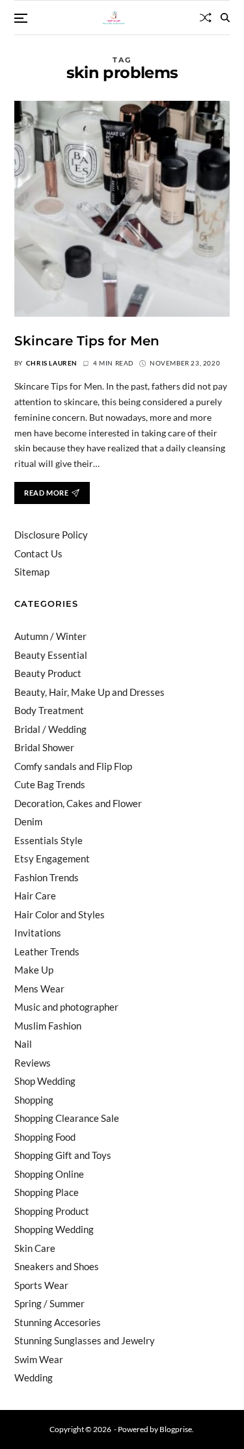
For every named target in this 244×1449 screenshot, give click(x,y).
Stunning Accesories (57, 1322)
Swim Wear (38, 1359)
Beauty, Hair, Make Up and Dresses (89, 692)
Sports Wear (41, 1285)
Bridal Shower (44, 747)
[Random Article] (205, 17)
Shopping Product (51, 1211)
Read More (46, 492)
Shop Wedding (44, 1081)
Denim (28, 821)
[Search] (225, 17)
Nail (23, 1044)
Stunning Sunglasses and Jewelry (84, 1340)
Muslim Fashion (47, 1025)
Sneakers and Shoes (56, 1266)
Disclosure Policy (51, 534)
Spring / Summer (49, 1303)
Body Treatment (49, 710)
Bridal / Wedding (50, 729)
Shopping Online (49, 1174)
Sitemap (31, 572)
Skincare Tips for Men (86, 341)
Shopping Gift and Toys (62, 1155)
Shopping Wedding (54, 1229)
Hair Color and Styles (59, 914)
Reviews (32, 1063)
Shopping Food (44, 1137)
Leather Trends (46, 951)
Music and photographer (66, 1007)
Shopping (33, 1100)
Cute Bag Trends (49, 784)
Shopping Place (46, 1192)
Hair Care (35, 895)
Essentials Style (48, 840)
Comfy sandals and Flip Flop (73, 766)
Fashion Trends (46, 877)
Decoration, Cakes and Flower (78, 803)
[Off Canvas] (20, 18)
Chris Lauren (51, 363)
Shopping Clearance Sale (66, 1118)
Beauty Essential (50, 655)
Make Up (33, 970)
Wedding (33, 1377)
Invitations (37, 932)
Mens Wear (39, 988)
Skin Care (34, 1248)
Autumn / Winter (50, 636)
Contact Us (38, 553)
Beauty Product (47, 673)
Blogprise (175, 1429)
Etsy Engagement (52, 858)
